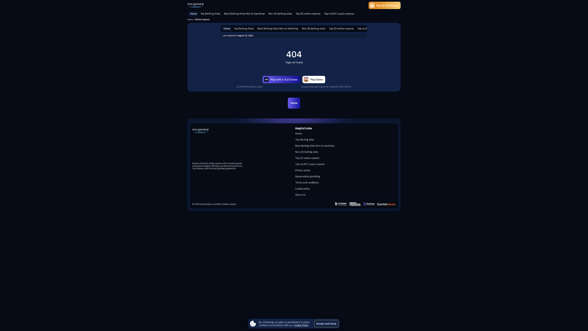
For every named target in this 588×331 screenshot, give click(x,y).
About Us (300, 194)
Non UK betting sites (306, 151)
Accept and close (326, 323)
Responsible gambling (307, 176)
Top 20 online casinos (307, 158)
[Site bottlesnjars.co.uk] (198, 5)
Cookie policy (302, 188)
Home (190, 19)
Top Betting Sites (304, 139)
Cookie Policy (301, 325)
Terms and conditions (307, 182)
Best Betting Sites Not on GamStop (314, 145)
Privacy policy (302, 170)
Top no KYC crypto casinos (310, 164)
